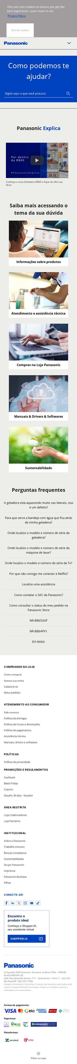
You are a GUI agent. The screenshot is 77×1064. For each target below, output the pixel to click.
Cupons (8, 789)
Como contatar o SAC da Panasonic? (38, 595)
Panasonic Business (15, 876)
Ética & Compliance (15, 853)
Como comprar (13, 674)
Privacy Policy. (17, 16)
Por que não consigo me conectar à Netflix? (38, 574)
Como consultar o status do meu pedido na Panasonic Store (38, 607)
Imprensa (9, 871)
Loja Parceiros (12, 821)
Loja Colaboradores (15, 815)
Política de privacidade (17, 762)
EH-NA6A (38, 642)
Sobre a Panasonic (14, 841)
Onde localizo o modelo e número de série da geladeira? (38, 535)
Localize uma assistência (38, 584)
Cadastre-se (11, 686)
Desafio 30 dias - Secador (18, 795)
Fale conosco (11, 712)
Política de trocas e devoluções (22, 724)
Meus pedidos (12, 692)
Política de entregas (15, 718)
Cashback (9, 777)
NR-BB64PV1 (38, 631)
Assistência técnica (15, 736)
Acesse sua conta (14, 680)
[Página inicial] (16, 43)
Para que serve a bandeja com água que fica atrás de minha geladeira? (38, 520)
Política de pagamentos (17, 730)
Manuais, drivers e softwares (20, 742)
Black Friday (11, 783)
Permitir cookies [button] (20, 30)
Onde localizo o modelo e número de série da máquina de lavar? (38, 550)
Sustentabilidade (14, 859)
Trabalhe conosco (14, 847)
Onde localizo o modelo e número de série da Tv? (38, 563)
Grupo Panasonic (14, 865)
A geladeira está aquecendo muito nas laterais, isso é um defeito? (38, 505)
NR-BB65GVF (39, 620)
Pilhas (7, 882)
